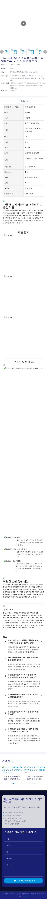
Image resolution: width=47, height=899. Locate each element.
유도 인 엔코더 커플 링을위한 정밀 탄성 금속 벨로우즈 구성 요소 (12, 777)
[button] (11, 783)
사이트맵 (25, 896)
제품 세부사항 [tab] (23, 101)
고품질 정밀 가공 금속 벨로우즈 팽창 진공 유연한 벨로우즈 (35, 777)
